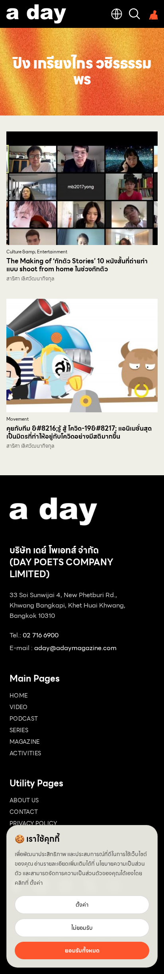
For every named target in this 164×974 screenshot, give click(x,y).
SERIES (19, 730)
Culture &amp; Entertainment (36, 252)
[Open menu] (152, 14)
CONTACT (24, 811)
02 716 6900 (41, 635)
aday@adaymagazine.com (75, 648)
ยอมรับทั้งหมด (82, 950)
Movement (17, 419)
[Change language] (117, 14)
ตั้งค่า (36, 882)
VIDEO (19, 707)
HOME (18, 695)
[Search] (134, 14)
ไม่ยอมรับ (82, 927)
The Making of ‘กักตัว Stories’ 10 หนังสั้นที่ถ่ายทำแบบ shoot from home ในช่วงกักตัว (77, 265)
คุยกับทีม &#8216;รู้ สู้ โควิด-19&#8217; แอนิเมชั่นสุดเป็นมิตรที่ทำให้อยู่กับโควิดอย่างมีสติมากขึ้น (79, 432)
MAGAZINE (25, 741)
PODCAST (24, 718)
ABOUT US (24, 800)
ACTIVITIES (25, 753)
